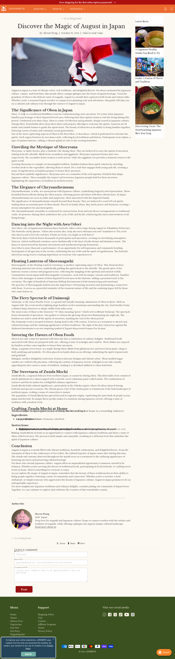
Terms (41, 627)
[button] (171, 9)
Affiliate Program (47, 624)
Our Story (15, 630)
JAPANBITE (91, 651)
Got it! (28, 654)
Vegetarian (16, 624)
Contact (42, 620)
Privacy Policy (45, 630)
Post (24, 589)
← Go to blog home (71, 18)
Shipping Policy (46, 614)
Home (13, 614)
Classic (13, 617)
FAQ (40, 617)
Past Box (14, 627)
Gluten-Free (16, 620)
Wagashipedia (17, 634)
